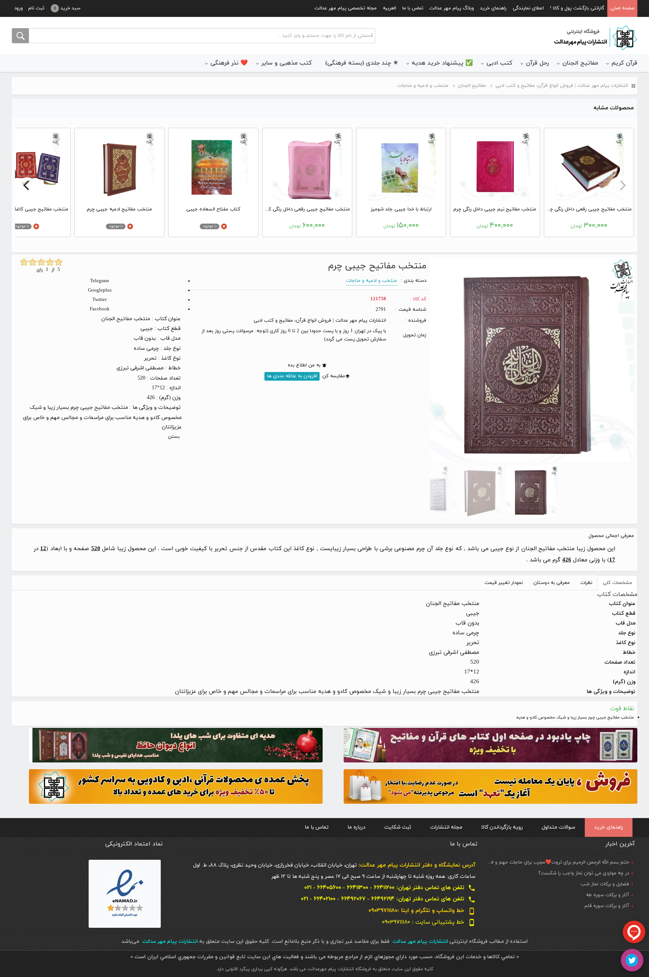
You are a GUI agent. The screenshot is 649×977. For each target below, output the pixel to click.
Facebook (100, 309)
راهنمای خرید (493, 8)
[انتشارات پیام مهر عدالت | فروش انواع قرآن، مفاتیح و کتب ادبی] (594, 37)
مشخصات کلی (617, 582)
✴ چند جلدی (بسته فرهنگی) (361, 63)
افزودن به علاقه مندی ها (292, 376)
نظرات (586, 582)
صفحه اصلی (622, 8)
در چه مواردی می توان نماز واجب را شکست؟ (583, 873)
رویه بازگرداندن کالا (502, 827)
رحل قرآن (537, 63)
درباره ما (356, 827)
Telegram (99, 281)
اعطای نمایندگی (528, 8)
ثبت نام (36, 8)
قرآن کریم (624, 63)
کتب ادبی (499, 63)
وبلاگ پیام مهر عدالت (451, 8)
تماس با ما (412, 8)
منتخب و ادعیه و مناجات (371, 280)
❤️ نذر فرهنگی (229, 63)
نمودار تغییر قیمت (503, 582)
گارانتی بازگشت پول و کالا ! (577, 8)
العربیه (389, 8)
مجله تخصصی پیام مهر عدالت (345, 8)
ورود (18, 8)
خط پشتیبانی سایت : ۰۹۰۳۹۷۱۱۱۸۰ (428, 922)
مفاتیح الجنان (580, 63)
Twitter (99, 299)
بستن (174, 436)
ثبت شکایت (397, 827)
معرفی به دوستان (551, 582)
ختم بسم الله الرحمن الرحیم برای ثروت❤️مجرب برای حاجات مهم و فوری (556, 862)
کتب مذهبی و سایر (286, 63)
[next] (27, 185)
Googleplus (100, 290)
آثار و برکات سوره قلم (606, 906)
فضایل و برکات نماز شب (605, 884)
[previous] (622, 185)
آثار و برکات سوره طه (607, 895)
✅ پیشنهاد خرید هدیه (442, 63)
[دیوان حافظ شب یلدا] (176, 745)
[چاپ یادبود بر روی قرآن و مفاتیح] (490, 745)
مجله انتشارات (446, 827)
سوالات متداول (558, 827)
